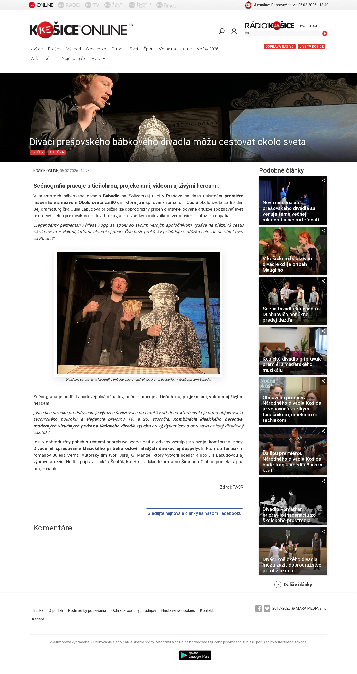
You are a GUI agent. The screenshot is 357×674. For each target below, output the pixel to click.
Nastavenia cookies (178, 610)
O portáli (56, 610)
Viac (96, 58)
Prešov (54, 49)
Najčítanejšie (74, 58)
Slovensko (96, 49)
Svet (134, 49)
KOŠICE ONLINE (45, 171)
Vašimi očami (43, 58)
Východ (73, 49)
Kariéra (38, 619)
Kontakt (207, 610)
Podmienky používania (87, 610)
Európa (118, 49)
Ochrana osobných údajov (133, 610)
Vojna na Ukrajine (175, 49)
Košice (36, 49)
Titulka (37, 610)
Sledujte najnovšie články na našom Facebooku (194, 513)
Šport (148, 49)
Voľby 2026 (207, 49)
